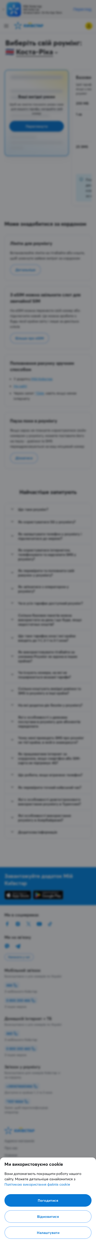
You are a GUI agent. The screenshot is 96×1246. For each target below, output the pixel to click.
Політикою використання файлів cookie (37, 1184)
